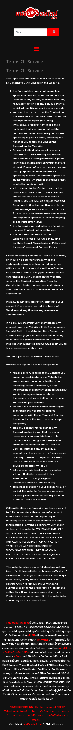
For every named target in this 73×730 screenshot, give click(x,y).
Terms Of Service (43, 711)
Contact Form (37, 600)
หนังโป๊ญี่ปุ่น (22, 652)
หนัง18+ (18, 656)
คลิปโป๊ (31, 635)
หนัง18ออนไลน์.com (17, 623)
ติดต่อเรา (18, 715)
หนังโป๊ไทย (65, 648)
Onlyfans (42, 640)
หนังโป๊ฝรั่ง (9, 652)
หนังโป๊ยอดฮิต (36, 715)
